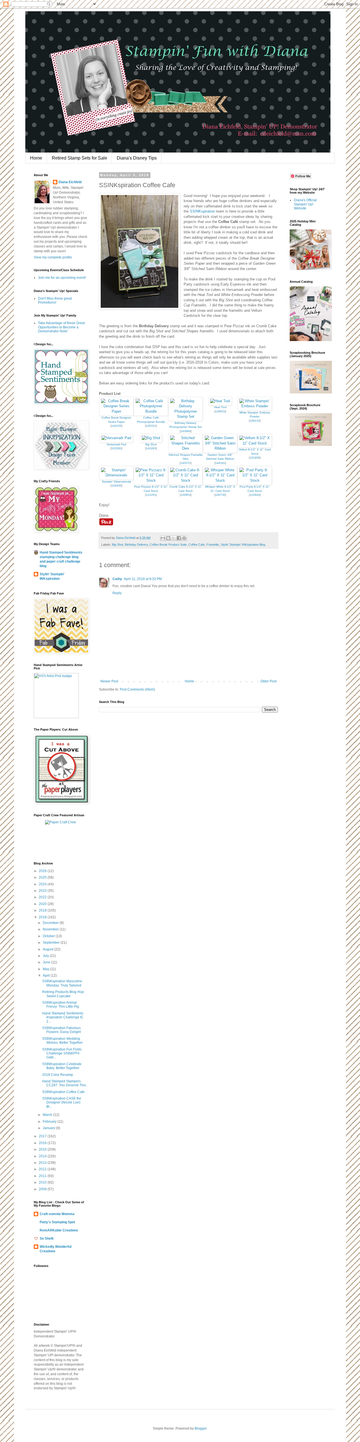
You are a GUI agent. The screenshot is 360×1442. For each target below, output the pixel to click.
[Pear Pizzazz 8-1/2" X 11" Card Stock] (151, 480)
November (51, 929)
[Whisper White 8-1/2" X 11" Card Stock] (220, 480)
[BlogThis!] (168, 538)
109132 (255, 420)
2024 (43, 884)
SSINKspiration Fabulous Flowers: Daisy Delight (61, 1030)
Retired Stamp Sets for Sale (79, 158)
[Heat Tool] (220, 401)
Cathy (117, 579)
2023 (43, 891)
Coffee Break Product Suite (168, 544)
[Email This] (163, 538)
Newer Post (109, 681)
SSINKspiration (202, 211)
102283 (116, 448)
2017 (43, 1136)
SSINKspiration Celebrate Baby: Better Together (62, 1066)
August (48, 949)
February (50, 1121)
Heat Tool (220, 407)
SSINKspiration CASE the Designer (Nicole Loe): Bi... (61, 1102)
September (51, 943)
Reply (117, 593)
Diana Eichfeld (70, 182)
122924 (255, 494)
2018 (43, 917)
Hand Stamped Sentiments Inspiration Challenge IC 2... (63, 1017)
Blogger (200, 1428)
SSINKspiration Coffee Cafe (63, 1092)
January (49, 1128)
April (47, 975)
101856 (255, 457)
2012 (43, 1169)
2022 (43, 897)
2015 (43, 1149)
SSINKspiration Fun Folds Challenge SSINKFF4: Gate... (62, 1053)
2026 (43, 871)
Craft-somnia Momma (57, 1214)
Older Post (268, 681)
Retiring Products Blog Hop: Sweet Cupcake (63, 994)
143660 (186, 431)
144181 (220, 463)
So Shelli (46, 1238)
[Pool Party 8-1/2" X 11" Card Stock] (255, 480)
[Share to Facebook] (179, 538)
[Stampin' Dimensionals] (116, 475)
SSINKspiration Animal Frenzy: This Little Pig (60, 1004)
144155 (116, 425)
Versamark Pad (116, 444)
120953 (186, 494)
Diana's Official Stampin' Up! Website (305, 204)
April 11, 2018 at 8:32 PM (143, 579)
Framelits (212, 544)
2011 (43, 1176)
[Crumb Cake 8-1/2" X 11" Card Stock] (185, 480)
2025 (43, 877)
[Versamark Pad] (116, 438)
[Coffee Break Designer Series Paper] (116, 411)
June (47, 962)
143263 (151, 448)
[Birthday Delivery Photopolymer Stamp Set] (185, 416)
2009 (43, 1189)
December (51, 923)
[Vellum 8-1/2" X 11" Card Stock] (255, 443)
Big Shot (151, 444)
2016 (43, 1143)
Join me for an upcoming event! (62, 278)
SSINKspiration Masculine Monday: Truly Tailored (62, 983)
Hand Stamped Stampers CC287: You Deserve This (64, 1083)
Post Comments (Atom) (137, 689)
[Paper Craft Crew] (60, 822)
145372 (186, 463)
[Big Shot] (151, 438)
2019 (43, 910)
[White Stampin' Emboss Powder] (255, 406)
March (48, 1115)
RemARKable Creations (59, 1230)
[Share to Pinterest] (184, 538)
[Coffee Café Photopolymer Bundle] (151, 411)
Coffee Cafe (196, 544)
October (49, 936)
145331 (151, 425)
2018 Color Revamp (57, 1075)
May (46, 969)
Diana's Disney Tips (137, 158)
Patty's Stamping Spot (57, 1222)
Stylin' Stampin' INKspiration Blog (243, 544)
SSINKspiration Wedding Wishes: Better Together (62, 1041)
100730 (220, 494)
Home (36, 158)
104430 (116, 485)
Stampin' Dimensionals (116, 481)
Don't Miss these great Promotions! (55, 300)
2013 (43, 1163)
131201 (151, 494)
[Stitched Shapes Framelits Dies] (185, 448)
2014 (43, 1156)
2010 (43, 1182)
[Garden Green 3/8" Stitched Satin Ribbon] (220, 448)
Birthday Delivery (136, 544)
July (46, 956)
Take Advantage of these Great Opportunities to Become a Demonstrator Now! (61, 327)
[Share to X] (173, 538)
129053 (220, 411)
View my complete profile (53, 257)
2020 (43, 904)
